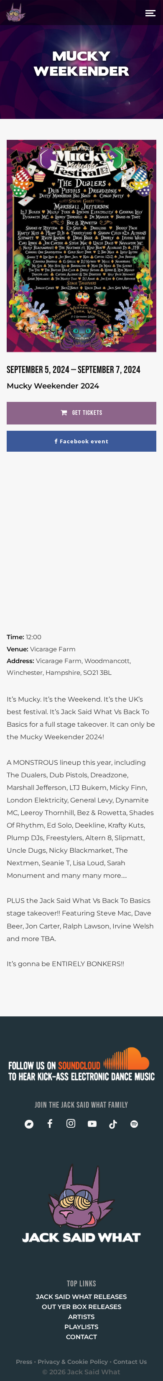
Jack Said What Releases (81, 1297)
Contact (81, 1337)
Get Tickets (86, 413)
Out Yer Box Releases (81, 1307)
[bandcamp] (29, 1126)
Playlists (81, 1327)
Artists (81, 1317)
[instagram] (71, 1126)
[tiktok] (113, 1126)
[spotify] (134, 1126)
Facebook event (84, 441)
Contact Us (130, 1362)
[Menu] (150, 12)
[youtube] (92, 1128)
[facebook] (50, 1126)
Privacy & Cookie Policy (73, 1362)
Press (24, 1362)
